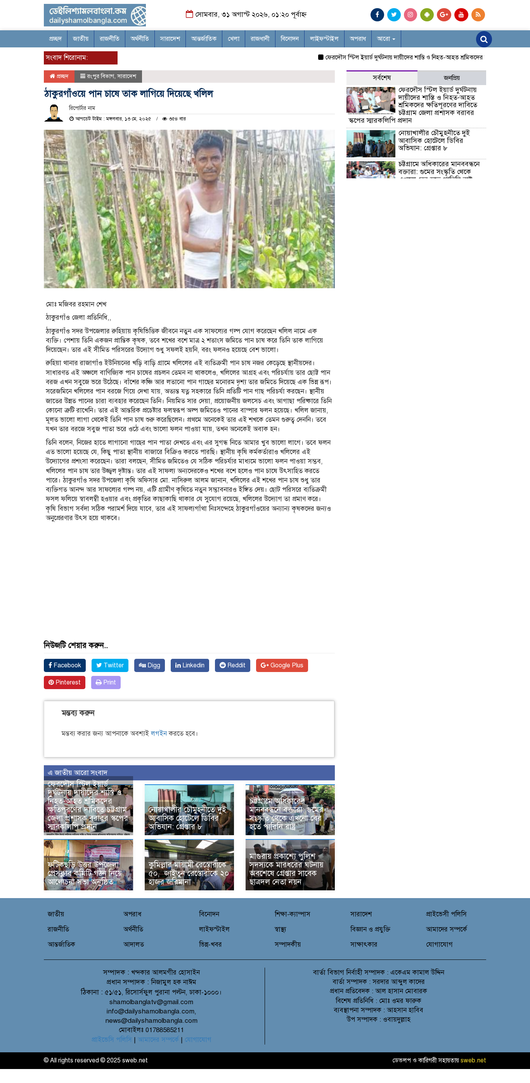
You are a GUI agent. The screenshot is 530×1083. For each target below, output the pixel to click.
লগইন (159, 734)
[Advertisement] (189, 587)
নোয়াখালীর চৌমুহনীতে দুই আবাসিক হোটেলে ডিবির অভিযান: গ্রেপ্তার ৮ (187, 818)
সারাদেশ (170, 39)
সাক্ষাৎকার (364, 944)
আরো (384, 39)
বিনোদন (290, 39)
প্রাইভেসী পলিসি (446, 914)
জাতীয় (80, 39)
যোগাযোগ (439, 944)
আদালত (133, 944)
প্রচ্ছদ (55, 39)
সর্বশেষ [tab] (382, 78)
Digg (153, 665)
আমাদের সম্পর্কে (446, 929)
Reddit (236, 665)
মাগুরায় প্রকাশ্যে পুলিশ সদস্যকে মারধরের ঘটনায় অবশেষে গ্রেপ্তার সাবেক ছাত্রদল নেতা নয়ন (286, 869)
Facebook (66, 665)
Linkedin (192, 665)
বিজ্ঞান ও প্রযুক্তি (370, 929)
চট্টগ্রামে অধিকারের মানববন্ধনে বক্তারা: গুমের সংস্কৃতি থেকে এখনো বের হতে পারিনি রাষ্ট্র (286, 814)
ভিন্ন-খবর (210, 944)
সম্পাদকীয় (288, 944)
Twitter (113, 665)
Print (109, 682)
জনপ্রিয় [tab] (452, 78)
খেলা (233, 39)
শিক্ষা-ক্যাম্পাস (292, 914)
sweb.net (473, 1060)
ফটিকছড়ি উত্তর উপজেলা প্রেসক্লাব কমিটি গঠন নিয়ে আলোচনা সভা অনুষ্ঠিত (85, 873)
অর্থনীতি (140, 39)
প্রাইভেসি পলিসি (112, 1040)
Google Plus (286, 665)
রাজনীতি (110, 39)
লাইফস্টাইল (324, 39)
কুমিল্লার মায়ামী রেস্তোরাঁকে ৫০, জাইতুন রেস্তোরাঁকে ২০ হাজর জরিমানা (189, 873)
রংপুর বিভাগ (100, 76)
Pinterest (67, 682)
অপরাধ (358, 39)
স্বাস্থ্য (280, 929)
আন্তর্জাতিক (204, 39)
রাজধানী (260, 39)
